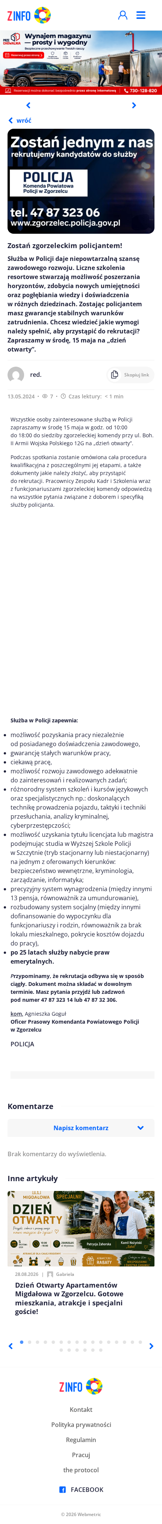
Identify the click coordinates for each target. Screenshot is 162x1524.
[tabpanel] (81, 62)
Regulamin (81, 1440)
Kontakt (81, 1409)
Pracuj (81, 1455)
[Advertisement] (81, 612)
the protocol (81, 1470)
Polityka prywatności (81, 1425)
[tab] (21, 1342)
